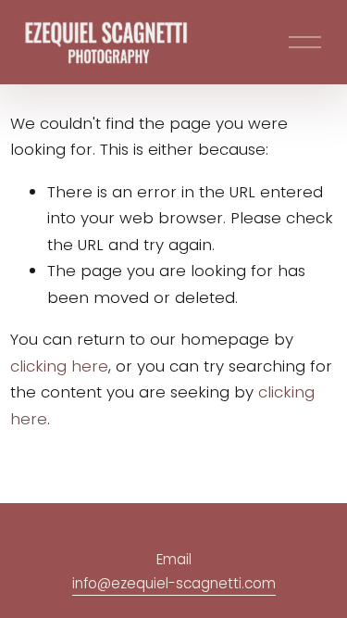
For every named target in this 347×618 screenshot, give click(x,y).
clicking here (59, 366)
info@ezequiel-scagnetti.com (174, 583)
